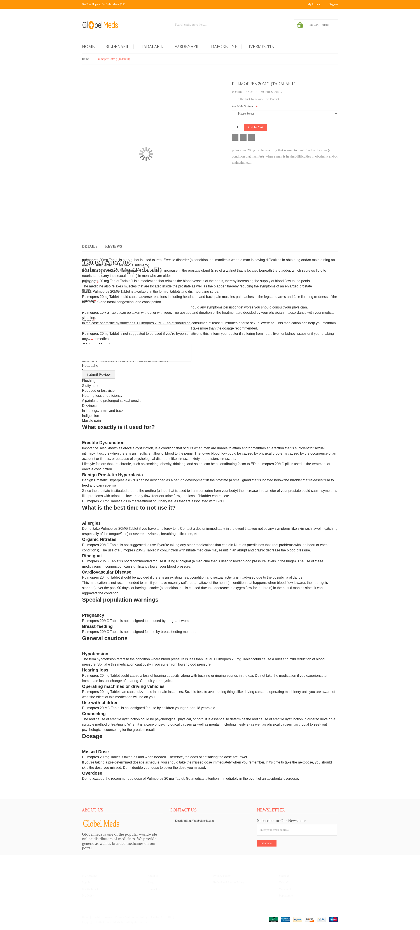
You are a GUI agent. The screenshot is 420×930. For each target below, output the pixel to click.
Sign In (86, 882)
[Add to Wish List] (235, 137)
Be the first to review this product (257, 99)
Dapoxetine (286, 895)
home (85, 917)
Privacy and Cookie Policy (131, 917)
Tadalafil (284, 882)
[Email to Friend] (251, 137)
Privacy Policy (222, 875)
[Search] (242, 24)
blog (171, 917)
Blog (151, 882)
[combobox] (210, 24)
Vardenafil (285, 889)
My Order (87, 895)
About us (153, 875)
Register (333, 4)
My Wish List (90, 889)
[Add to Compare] (243, 137)
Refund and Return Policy (228, 882)
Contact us (154, 889)
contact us (157, 917)
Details (90, 246)
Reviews (113, 246)
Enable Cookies (102, 917)
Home (85, 58)
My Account (89, 875)
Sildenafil (284, 875)
